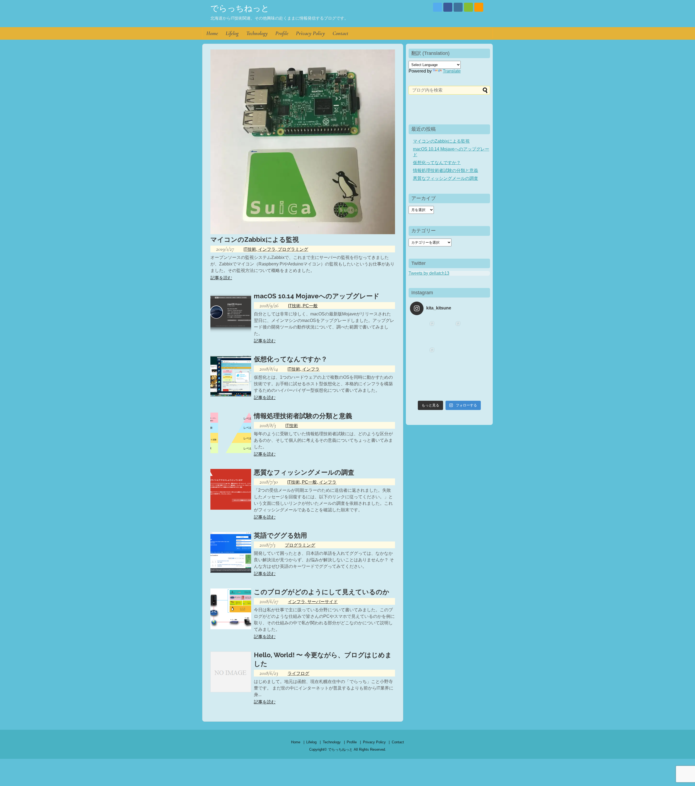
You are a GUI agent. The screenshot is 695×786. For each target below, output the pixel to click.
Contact (340, 33)
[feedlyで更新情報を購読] (468, 7)
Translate (452, 71)
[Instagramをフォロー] (458, 7)
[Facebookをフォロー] (447, 7)
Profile (281, 33)
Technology (257, 33)
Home (212, 33)
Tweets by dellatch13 (429, 273)
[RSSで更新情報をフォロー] (478, 7)
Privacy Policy (310, 33)
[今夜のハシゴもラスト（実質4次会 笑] (423, 385)
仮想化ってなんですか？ (437, 162)
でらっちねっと (239, 8)
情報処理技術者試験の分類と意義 (445, 170)
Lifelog (232, 33)
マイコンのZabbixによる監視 (441, 141)
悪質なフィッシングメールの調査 (445, 178)
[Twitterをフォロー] (437, 7)
